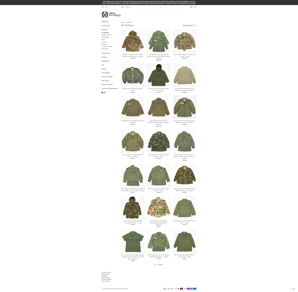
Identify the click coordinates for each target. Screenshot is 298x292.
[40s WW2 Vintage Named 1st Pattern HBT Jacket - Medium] (184, 75)
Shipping (104, 276)
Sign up (128, 7)
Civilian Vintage (107, 76)
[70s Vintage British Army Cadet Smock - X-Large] (158, 75)
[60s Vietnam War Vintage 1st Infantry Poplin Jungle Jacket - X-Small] (184, 141)
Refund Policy (106, 277)
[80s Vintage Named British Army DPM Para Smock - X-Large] (184, 175)
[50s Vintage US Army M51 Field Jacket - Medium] (133, 141)
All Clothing (105, 32)
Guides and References (110, 88)
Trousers (104, 42)
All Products (106, 25)
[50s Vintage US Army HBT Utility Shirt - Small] (184, 207)
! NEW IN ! (105, 22)
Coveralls (104, 44)
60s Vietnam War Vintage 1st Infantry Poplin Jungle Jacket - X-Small (185, 156)
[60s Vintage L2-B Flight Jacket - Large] (133, 75)
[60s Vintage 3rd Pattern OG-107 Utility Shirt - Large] (184, 241)
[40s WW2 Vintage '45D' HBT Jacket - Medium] (133, 107)
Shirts (103, 39)
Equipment (110, 61)
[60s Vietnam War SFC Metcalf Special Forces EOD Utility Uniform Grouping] (158, 41)
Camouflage (106, 73)
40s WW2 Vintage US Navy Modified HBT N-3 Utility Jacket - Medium (159, 122)
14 (158, 264)
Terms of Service (107, 279)
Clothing (110, 29)
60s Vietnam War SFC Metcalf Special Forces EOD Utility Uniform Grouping (158, 56)
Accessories (110, 53)
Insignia (110, 57)
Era (110, 65)
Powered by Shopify (123, 288)
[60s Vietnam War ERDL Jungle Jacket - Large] (158, 141)
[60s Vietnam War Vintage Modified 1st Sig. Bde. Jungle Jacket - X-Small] (133, 175)
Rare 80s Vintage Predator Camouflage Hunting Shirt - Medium (159, 222)
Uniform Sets (105, 37)
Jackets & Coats (106, 35)
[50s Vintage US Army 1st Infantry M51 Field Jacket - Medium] (184, 107)
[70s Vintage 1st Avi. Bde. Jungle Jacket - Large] (158, 175)
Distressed (105, 48)
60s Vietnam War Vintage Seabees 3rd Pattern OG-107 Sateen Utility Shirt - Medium (133, 256)
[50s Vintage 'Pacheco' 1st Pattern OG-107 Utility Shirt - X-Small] (158, 241)
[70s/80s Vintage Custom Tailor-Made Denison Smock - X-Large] (133, 41)
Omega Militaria (114, 288)
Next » (161, 264)
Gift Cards (105, 80)
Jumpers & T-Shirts (107, 46)
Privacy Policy (106, 281)
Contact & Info (106, 272)
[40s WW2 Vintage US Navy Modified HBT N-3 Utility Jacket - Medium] (158, 107)
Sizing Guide (105, 274)
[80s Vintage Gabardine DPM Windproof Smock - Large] (133, 207)
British (104, 69)
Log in (122, 7)
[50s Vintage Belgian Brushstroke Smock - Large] (184, 41)
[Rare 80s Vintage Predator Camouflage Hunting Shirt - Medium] (158, 207)
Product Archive (107, 84)
